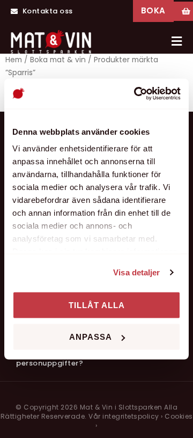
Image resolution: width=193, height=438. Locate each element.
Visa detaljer (136, 272)
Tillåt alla (97, 304)
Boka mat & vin (58, 60)
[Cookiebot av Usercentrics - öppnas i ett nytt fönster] (136, 94)
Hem (13, 60)
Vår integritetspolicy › (125, 416)
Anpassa (90, 336)
